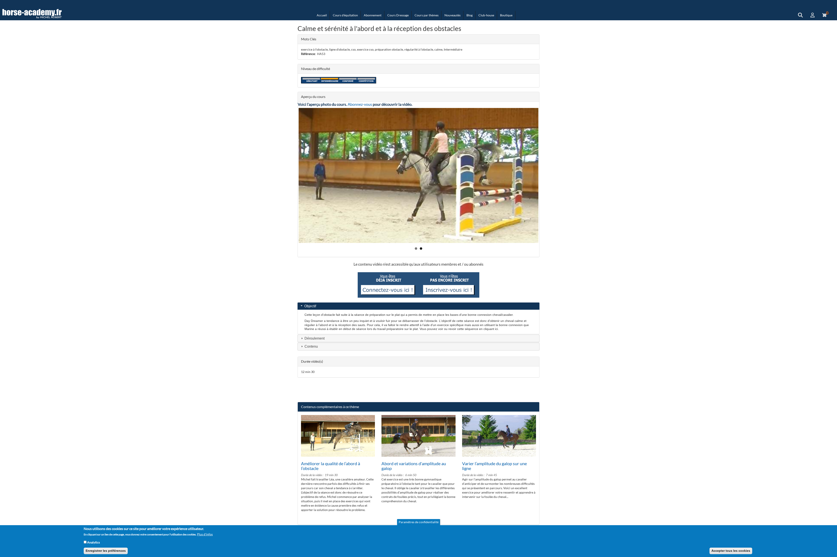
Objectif (310, 306)
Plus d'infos (205, 534)
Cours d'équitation (345, 15)
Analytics (93, 542)
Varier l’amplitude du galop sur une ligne (494, 466)
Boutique (506, 15)
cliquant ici (490, 329)
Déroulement (315, 338)
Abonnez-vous (360, 104)
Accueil (322, 15)
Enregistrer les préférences (106, 550)
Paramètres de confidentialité (419, 522)
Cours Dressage (398, 15)
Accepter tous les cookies (730, 550)
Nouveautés (452, 15)
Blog (469, 15)
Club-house (486, 15)
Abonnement (372, 15)
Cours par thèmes (427, 15)
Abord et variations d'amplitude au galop (413, 466)
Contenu (311, 346)
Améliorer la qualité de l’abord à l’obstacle (330, 466)
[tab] (418, 306)
